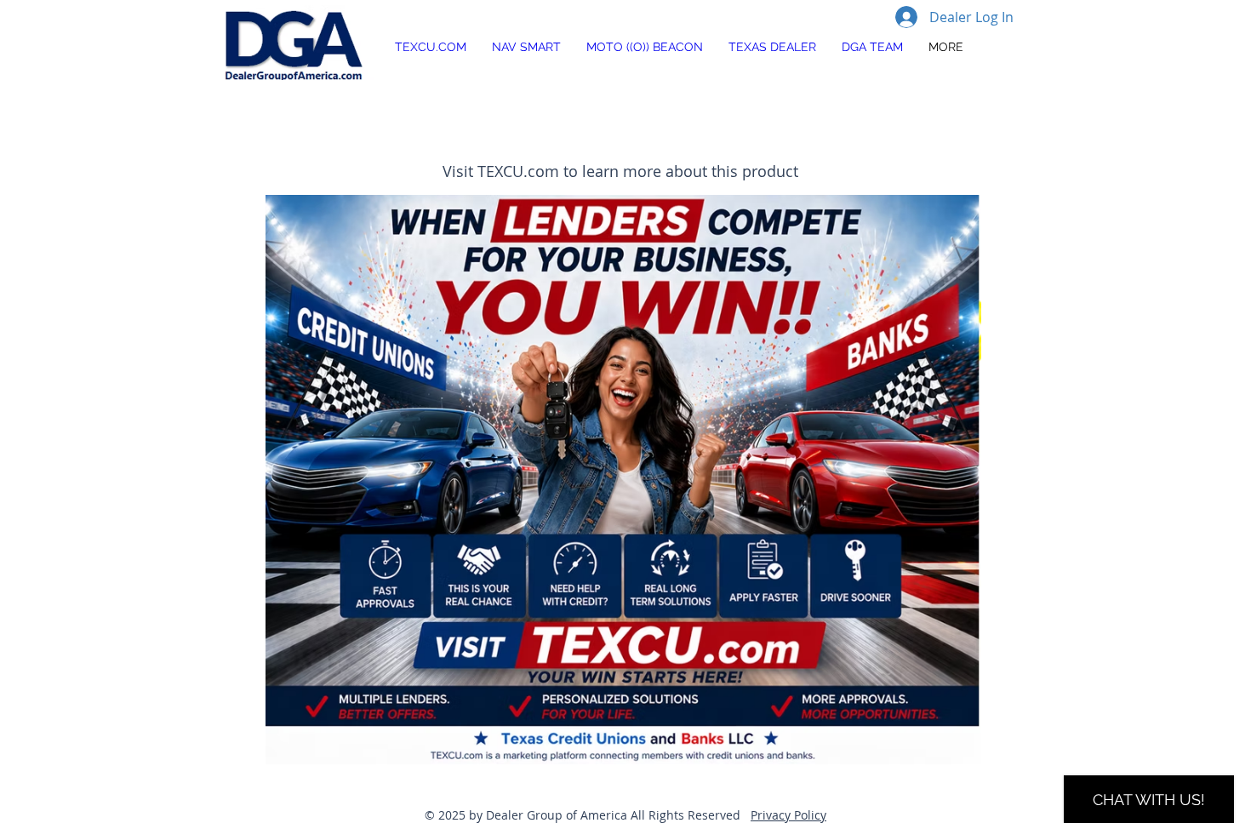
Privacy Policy (788, 815)
